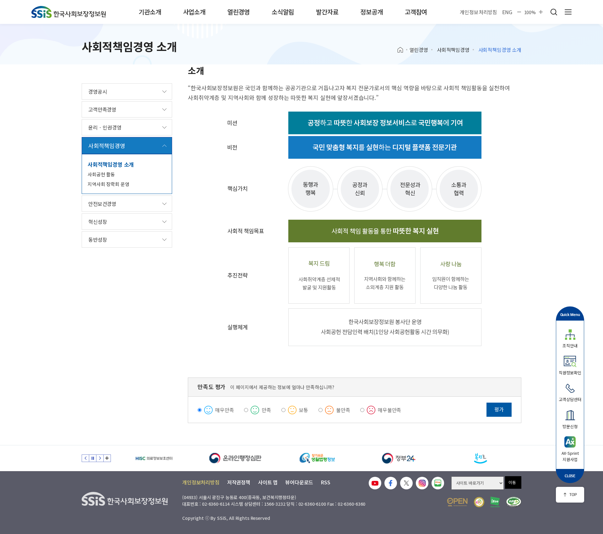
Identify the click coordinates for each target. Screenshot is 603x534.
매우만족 (224, 410)
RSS (325, 482)
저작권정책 (238, 482)
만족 (266, 410)
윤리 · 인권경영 (105, 127)
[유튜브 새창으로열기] (375, 483)
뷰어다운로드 (299, 482)
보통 (303, 410)
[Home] (402, 50)
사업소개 (194, 11)
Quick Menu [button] (570, 314)
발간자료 (327, 11)
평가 (499, 409)
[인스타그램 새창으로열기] (422, 483)
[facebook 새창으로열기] (390, 483)
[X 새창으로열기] (406, 483)
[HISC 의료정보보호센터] (154, 458)
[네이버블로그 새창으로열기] (438, 483)
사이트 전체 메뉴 (568, 11)
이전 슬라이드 (85, 458)
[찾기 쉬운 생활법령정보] (317, 458)
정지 (92, 458)
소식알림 (283, 11)
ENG (507, 11)
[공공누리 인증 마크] (457, 502)
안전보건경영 (102, 203)
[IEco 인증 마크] (495, 502)
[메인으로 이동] (68, 12)
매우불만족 (389, 410)
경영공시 (97, 91)
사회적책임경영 (453, 49)
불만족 (343, 410)
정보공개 (371, 11)
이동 (512, 482)
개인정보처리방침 (478, 11)
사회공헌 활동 (101, 174)
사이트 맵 (268, 482)
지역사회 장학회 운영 (108, 184)
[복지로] (480, 458)
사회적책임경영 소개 (111, 164)
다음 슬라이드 (100, 458)
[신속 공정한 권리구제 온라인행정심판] (235, 458)
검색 (553, 11)
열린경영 (238, 11)
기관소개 (150, 11)
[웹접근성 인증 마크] (513, 502)
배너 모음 (107, 458)
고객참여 (416, 11)
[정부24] (399, 458)
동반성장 (97, 239)
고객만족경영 (102, 109)
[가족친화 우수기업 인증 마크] (479, 502)
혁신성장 (97, 221)
